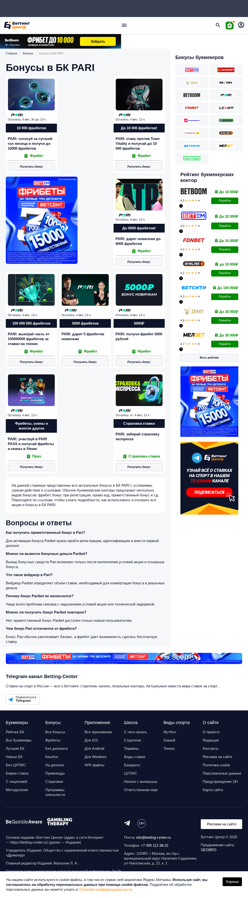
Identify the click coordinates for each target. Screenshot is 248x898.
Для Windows (96, 757)
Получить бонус (31, 166)
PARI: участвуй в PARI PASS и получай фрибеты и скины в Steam (31, 444)
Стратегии (132, 740)
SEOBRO (209, 850)
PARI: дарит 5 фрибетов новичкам (83, 336)
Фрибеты (52, 740)
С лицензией (16, 781)
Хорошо (232, 882)
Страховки (54, 781)
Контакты (210, 748)
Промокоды (55, 773)
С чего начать (135, 732)
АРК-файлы (94, 765)
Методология (17, 790)
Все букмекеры (18, 740)
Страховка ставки (144, 456)
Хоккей (169, 740)
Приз (36, 456)
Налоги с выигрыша (140, 781)
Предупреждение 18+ (221, 781)
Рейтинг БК (15, 732)
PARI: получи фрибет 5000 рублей (139, 336)
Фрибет (36, 156)
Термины (131, 748)
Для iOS (91, 740)
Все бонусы (55, 732)
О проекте (211, 732)
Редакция (211, 740)
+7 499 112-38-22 (154, 845)
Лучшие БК (15, 748)
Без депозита (56, 748)
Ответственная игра (140, 790)
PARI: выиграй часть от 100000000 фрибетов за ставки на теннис (28, 339)
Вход (241, 25)
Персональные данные (222, 773)
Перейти (225, 200)
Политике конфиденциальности (105, 889)
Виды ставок (134, 757)
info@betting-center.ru (153, 837)
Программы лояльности (55, 792)
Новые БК (14, 757)
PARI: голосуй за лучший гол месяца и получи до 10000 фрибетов (30, 143)
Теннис (169, 748)
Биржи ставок (17, 773)
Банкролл (132, 765)
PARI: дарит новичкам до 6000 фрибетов (138, 241)
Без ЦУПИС (16, 765)
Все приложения (98, 732)
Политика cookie (216, 765)
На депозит (54, 765)
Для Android (94, 748)
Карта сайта (213, 790)
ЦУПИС (130, 773)
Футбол (169, 732)
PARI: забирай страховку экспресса (137, 436)
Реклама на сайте (217, 757)
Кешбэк (51, 757)
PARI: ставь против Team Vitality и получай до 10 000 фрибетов (138, 143)
